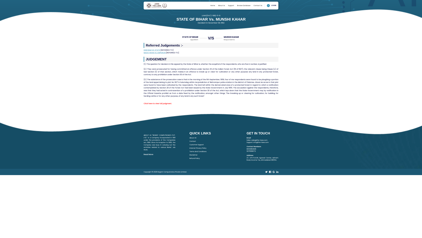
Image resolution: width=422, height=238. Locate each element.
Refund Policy (194, 158)
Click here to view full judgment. (158, 103)
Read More (148, 154)
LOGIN (273, 5)
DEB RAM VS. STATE (152, 50)
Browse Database (243, 5)
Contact (192, 141)
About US (192, 138)
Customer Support (196, 145)
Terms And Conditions (197, 151)
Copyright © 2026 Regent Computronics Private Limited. (165, 172)
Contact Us (258, 5)
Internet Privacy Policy (197, 148)
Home (212, 5)
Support (231, 5)
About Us (221, 5)
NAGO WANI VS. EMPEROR (155, 52)
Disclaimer (193, 155)
